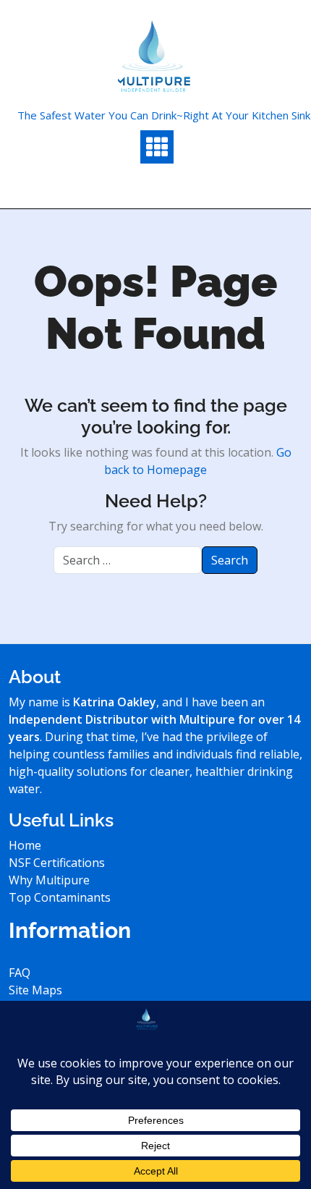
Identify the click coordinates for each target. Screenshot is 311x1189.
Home (25, 845)
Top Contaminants (60, 897)
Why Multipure (49, 880)
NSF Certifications (57, 863)
